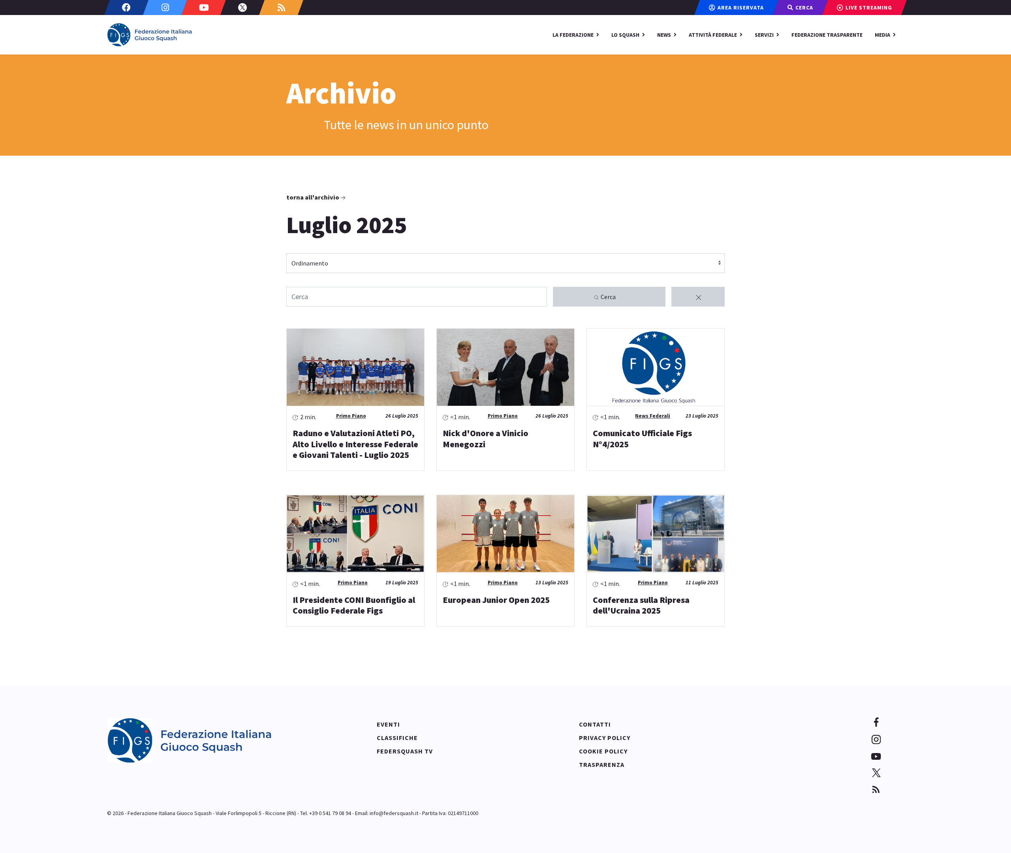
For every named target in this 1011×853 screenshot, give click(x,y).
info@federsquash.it (394, 813)
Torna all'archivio (312, 197)
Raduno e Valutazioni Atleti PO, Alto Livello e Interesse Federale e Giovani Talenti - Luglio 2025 (355, 443)
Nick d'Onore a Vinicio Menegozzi (485, 438)
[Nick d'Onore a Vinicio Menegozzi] (505, 367)
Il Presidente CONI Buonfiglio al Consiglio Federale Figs (354, 605)
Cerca (607, 297)
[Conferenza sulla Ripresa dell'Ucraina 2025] (655, 533)
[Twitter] (242, 7)
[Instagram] (165, 7)
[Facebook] (126, 7)
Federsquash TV (405, 751)
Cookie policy (603, 751)
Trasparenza (601, 764)
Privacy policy (604, 738)
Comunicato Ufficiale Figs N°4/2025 (642, 438)
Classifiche (397, 738)
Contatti (595, 724)
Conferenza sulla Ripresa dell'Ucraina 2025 (641, 605)
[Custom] (281, 7)
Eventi (388, 724)
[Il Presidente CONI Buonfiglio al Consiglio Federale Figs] (355, 533)
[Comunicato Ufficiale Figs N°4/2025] (655, 367)
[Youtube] (204, 7)
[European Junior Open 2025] (505, 533)
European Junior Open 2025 (496, 599)
